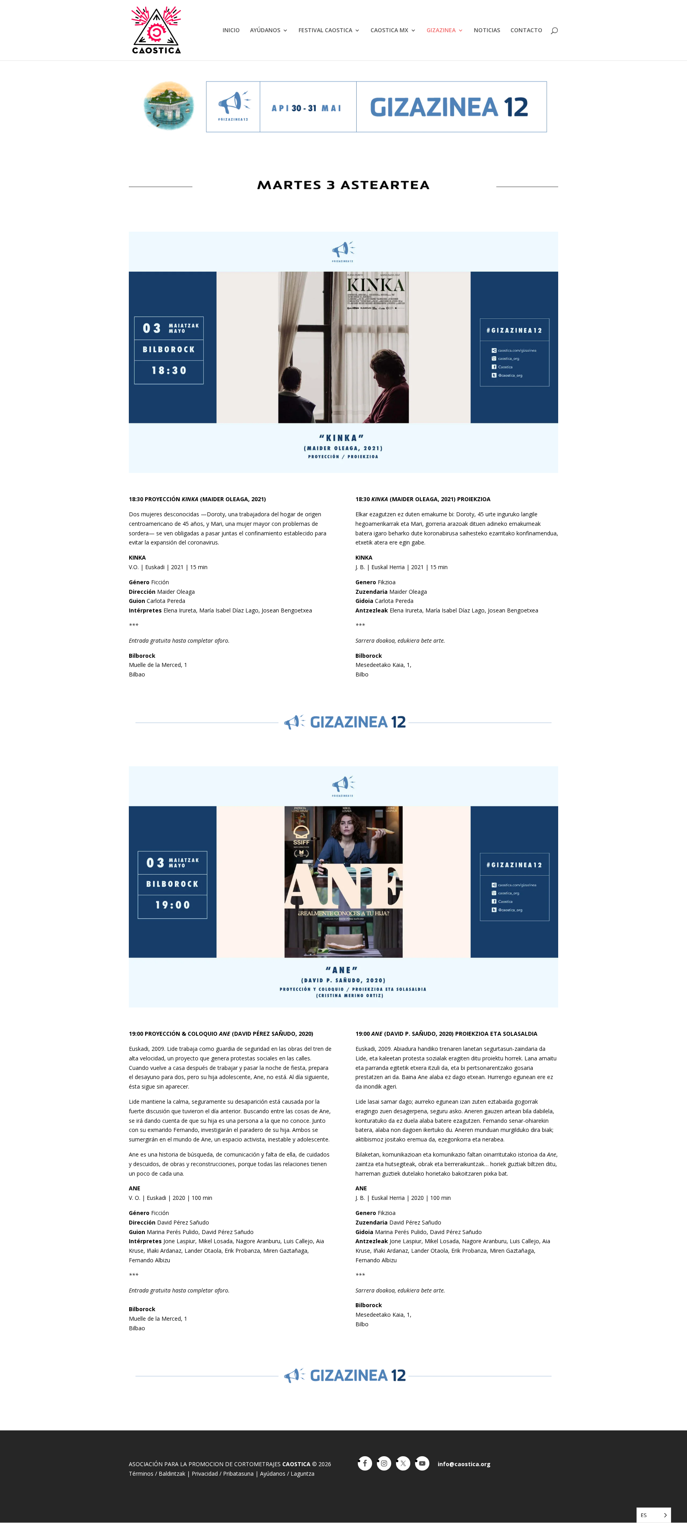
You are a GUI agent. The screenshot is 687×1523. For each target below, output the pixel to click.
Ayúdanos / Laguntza (287, 1473)
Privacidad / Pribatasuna (223, 1473)
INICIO (231, 30)
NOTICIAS (487, 30)
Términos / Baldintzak (157, 1473)
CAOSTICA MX (389, 30)
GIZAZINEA (441, 30)
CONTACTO (526, 30)
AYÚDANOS (265, 30)
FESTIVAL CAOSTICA (325, 30)
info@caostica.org (464, 1464)
